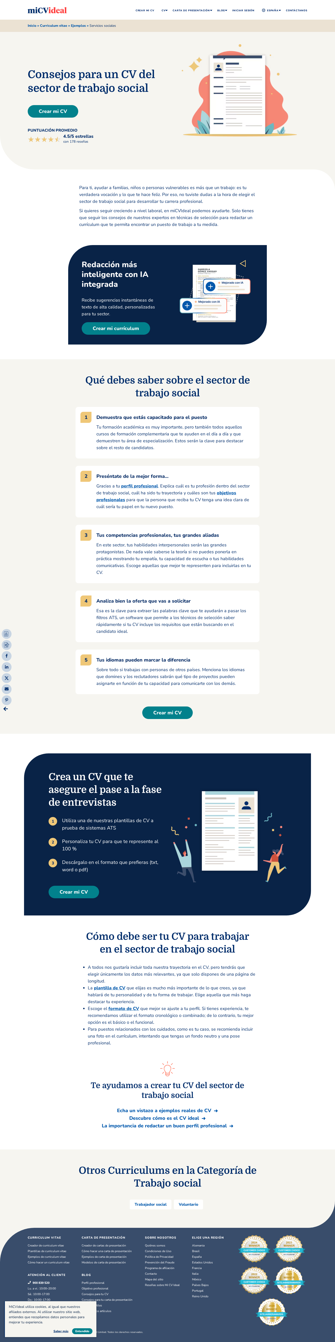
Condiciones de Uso (158, 1251)
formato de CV (123, 1008)
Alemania (198, 1245)
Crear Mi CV (145, 10)
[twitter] (7, 677)
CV (164, 10)
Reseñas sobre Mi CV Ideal (162, 1285)
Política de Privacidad (159, 1257)
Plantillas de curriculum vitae (47, 1251)
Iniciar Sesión (243, 10)
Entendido (82, 1331)
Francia (197, 1268)
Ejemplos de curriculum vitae (47, 1257)
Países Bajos (200, 1285)
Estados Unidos (202, 1262)
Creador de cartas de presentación (104, 1245)
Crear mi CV (53, 111)
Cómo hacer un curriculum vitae (48, 1262)
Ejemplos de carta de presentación (104, 1257)
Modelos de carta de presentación (104, 1262)
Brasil (196, 1251)
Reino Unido (200, 1296)
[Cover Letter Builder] (7, 645)
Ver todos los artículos (96, 1311)
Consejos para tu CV (95, 1294)
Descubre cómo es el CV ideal (164, 1118)
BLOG (86, 1275)
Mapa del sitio (154, 1279)
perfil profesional (139, 486)
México (196, 1279)
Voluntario (188, 1204)
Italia (195, 1274)
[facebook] (7, 655)
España (273, 10)
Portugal (198, 1291)
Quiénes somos (155, 1245)
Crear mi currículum (116, 328)
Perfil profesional (93, 1283)
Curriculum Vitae (44, 1238)
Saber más (60, 1331)
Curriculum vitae (53, 25)
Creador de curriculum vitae (46, 1245)
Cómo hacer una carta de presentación (107, 1251)
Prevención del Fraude (159, 1262)
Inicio (32, 25)
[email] (7, 688)
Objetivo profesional (95, 1288)
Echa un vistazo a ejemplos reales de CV (164, 1110)
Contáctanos (296, 10)
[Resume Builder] (7, 634)
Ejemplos (78, 25)
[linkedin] (7, 666)
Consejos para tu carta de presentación (107, 1300)
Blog (221, 10)
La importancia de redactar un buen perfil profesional (164, 1125)
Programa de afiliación (159, 1268)
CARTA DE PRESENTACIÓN (103, 1238)
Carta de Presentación (191, 10)
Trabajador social (151, 1204)
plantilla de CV (109, 988)
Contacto (151, 1274)
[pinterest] (7, 699)
